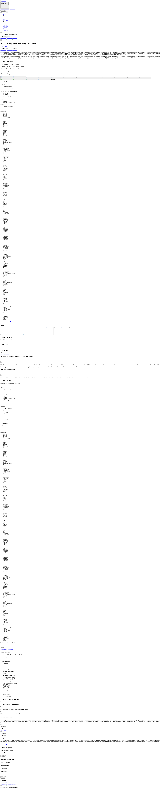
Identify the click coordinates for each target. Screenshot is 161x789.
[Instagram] (3, 783)
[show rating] (1, 362)
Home (4, 14)
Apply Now (14, 38)
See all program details (5, 321)
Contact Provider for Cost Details (12, 88)
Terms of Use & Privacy (5, 784)
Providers (5, 16)
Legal (11, 784)
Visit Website (3, 38)
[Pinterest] (5, 783)
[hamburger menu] (7, 12)
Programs (6, 30)
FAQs (5, 28)
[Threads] (2, 783)
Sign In (2, 10)
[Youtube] (4, 783)
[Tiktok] (7, 783)
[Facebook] (1, 783)
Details (5, 27)
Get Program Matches (10, 9)
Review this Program (5, 341)
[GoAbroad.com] (3, 1)
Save (8, 36)
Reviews (6, 26)
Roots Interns (5, 20)
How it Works (3, 9)
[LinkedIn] (6, 783)
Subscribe (3, 756)
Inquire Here (9, 38)
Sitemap (14, 784)
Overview (6, 25)
